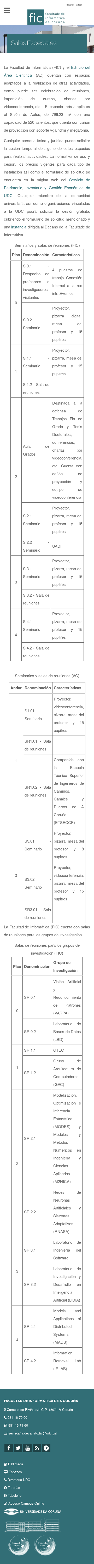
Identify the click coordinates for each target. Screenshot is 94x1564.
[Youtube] (27, 1448)
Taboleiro (14, 1495)
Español (70, 4)
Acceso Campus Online (26, 1503)
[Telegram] (46, 1448)
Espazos (15, 1471)
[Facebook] (8, 1448)
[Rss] (37, 1448)
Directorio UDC (19, 1479)
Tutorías (14, 1487)
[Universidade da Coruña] (32, 1511)
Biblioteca (15, 1463)
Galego (79, 4)
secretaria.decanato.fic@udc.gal (32, 1433)
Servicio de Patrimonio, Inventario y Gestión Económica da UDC (47, 187)
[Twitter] (18, 1448)
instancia (19, 226)
